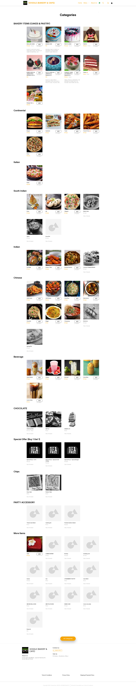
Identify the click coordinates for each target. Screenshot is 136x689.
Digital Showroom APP (63, 685)
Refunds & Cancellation (76, 685)
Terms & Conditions (88, 685)
